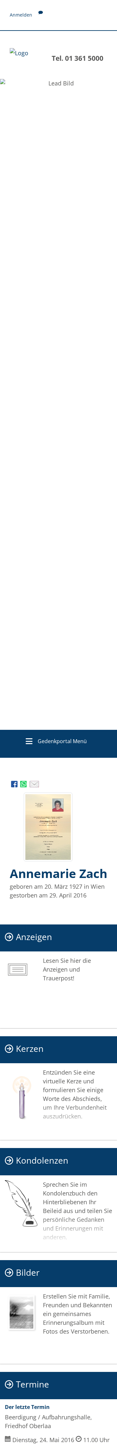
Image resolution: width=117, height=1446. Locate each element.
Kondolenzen (42, 1160)
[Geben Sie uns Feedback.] (40, 15)
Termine (32, 1384)
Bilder (28, 1272)
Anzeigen (34, 937)
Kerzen (30, 1048)
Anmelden (21, 15)
